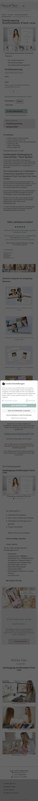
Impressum (23, 418)
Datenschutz (15, 418)
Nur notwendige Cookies (19, 411)
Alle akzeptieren (19, 405)
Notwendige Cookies (11, 400)
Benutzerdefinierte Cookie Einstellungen (19, 415)
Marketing (32, 400)
